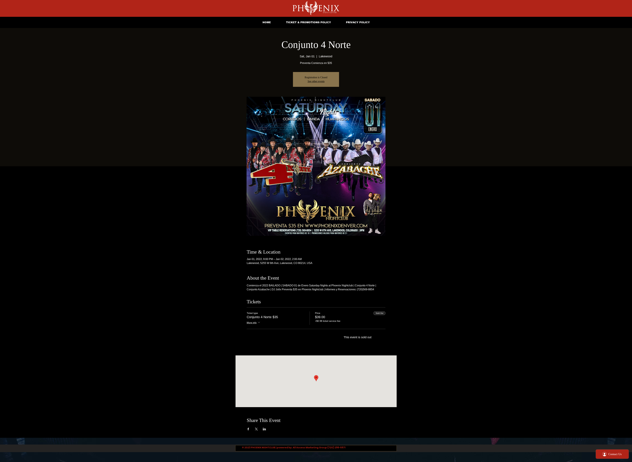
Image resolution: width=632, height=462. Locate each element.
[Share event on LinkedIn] (264, 429)
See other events (316, 81)
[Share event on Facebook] (248, 429)
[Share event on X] (256, 429)
